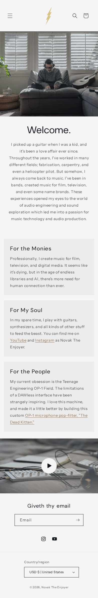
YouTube (18, 340)
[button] (10, 15)
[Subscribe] (77, 520)
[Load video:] (49, 465)
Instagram (44, 340)
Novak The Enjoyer (54, 587)
